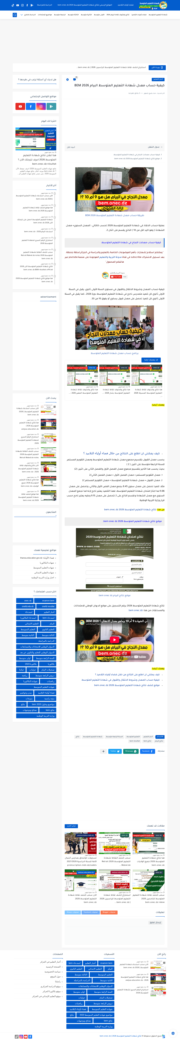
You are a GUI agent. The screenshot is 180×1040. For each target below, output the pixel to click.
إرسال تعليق (155, 923)
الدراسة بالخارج (30, 15)
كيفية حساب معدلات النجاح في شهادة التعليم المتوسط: (136, 155)
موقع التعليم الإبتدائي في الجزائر (46, 996)
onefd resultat (48, 606)
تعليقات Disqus (73, 912)
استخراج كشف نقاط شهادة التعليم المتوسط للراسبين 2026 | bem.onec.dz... (115, 899)
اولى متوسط (25, 658)
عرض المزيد (71, 826)
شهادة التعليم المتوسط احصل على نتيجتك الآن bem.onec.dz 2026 (35, 221)
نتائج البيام (159, 741)
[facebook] (27, 5)
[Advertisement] (90, 41)
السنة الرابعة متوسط (114, 737)
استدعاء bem (48, 618)
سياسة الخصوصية (53, 971)
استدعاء (28, 612)
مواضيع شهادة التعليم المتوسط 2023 (96, 1015)
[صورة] (48, 410)
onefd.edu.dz (28, 606)
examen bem (48, 600)
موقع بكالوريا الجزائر (52, 991)
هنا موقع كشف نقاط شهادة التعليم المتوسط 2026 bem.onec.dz (38, 209)
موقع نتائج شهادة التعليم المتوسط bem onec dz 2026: (137, 159)
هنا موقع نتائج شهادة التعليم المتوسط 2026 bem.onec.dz (34, 280)
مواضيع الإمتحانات (45, 15)
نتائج (77, 737)
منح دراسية (49, 698)
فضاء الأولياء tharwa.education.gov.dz (37, 558)
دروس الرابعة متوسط (44, 675)
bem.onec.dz (136, 610)
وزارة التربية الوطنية (45, 716)
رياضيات (50, 681)
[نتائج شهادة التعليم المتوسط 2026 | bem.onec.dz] (153, 5)
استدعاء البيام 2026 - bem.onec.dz (38, 232)
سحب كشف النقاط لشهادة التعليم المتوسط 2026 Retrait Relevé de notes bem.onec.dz (37, 255)
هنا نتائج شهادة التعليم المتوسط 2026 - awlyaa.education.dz (29, 426)
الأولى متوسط (99, 15)
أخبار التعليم (158, 79)
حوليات (32, 670)
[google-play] (32, 5)
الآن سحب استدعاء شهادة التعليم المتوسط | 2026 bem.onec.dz (34, 197)
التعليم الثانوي (48, 629)
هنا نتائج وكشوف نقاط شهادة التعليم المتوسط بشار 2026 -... (116, 391)
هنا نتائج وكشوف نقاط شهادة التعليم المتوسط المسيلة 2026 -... (148, 393)
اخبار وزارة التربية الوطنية (42, 577)
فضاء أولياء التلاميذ (126, 5)
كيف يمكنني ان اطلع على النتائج (140, 453)
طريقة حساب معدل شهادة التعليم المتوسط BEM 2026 (114, 215)
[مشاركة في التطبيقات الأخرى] (103, 751)
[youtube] (17, 5)
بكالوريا (51, 664)
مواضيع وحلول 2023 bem (43, 704)
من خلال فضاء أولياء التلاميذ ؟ (101, 453)
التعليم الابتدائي (32, 623)
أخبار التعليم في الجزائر (50, 962)
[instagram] (22, 5)
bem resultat (135, 741)
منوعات (29, 698)
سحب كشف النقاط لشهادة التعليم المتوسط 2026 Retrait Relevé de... (116, 862)
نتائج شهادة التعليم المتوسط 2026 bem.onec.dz (130, 510)
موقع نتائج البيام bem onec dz (114, 595)
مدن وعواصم (26, 693)
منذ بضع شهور (155, 387)
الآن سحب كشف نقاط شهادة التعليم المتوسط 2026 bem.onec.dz (116, 67)
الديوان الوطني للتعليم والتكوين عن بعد (37, 652)
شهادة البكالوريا (47, 563)
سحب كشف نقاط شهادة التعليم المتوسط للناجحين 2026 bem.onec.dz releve (149, 899)
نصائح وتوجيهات (30, 710)
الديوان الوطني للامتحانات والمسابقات (37, 646)
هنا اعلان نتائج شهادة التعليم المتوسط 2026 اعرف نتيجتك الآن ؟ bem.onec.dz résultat (37, 160)
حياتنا (21, 670)
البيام (52, 623)
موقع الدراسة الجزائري (50, 986)
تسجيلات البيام (47, 670)
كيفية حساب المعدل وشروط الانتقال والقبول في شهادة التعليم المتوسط (121, 680)
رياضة (24, 675)
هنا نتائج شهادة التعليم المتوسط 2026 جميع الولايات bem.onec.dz (151, 862)
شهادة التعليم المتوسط (158, 15)
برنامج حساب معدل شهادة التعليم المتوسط (115, 353)
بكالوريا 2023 (31, 664)
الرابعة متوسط (60, 15)
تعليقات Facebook (91, 912)
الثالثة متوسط (73, 15)
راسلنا (58, 981)
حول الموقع (55, 976)
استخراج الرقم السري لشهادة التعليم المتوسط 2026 (37, 242)
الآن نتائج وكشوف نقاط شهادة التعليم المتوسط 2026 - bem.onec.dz (28, 469)
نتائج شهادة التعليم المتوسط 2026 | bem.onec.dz (120, 1036)
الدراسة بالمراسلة (44, 5)
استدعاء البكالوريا (28, 618)
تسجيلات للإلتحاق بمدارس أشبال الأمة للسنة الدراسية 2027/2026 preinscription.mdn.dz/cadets (81, 862)
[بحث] (15, 15)
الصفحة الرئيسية (53, 967)
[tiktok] (12, 5)
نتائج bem (147, 741)
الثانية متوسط (86, 15)
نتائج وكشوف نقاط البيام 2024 (118, 15)
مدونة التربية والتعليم (110, 257)
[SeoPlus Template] (163, 1036)
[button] (147, 751)
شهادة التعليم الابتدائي (44, 572)
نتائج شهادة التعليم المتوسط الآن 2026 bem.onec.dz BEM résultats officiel (36, 268)
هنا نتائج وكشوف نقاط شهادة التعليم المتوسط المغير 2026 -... (83, 391)
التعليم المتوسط (133, 737)
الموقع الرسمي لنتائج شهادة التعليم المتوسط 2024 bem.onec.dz (85, 5)
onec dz (28, 600)
